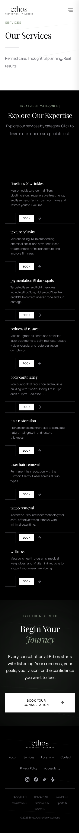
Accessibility (52, 768)
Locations (47, 757)
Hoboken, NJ (41, 797)
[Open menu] (70, 10)
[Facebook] (36, 779)
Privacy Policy (28, 768)
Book (27, 218)
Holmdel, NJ (61, 797)
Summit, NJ (40, 809)
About (13, 757)
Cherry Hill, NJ (20, 797)
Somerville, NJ (42, 803)
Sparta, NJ (62, 803)
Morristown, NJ (20, 803)
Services (28, 757)
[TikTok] (44, 779)
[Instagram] (27, 779)
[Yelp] (53, 779)
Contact (66, 757)
